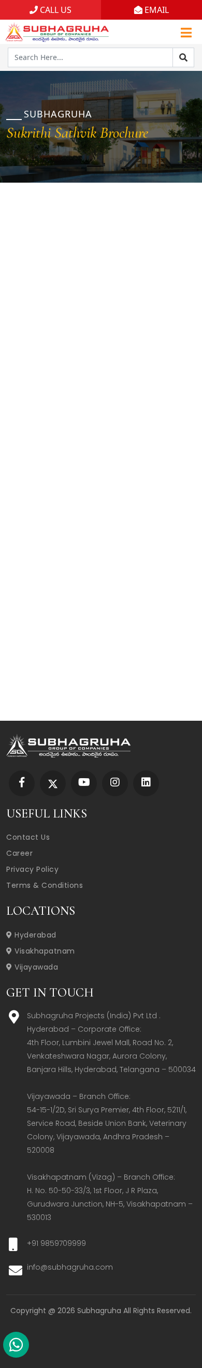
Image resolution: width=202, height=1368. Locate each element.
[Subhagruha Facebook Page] (21, 783)
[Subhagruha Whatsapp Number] (16, 1347)
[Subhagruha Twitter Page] (53, 783)
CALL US (54, 10)
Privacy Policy (32, 869)
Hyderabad (34, 935)
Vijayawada (35, 967)
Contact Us (28, 837)
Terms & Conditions (44, 885)
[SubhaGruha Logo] (57, 30)
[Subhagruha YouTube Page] (84, 783)
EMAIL (155, 10)
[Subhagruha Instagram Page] (115, 783)
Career (19, 853)
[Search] (183, 57)
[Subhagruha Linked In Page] (146, 783)
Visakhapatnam (43, 951)
